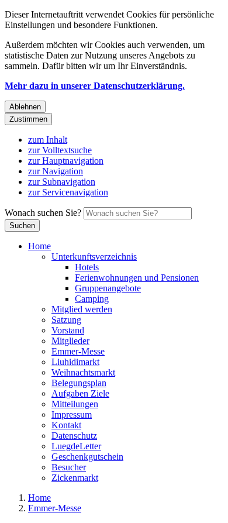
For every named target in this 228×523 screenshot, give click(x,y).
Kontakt (66, 425)
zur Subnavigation (61, 182)
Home (39, 246)
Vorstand (67, 330)
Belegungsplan (78, 383)
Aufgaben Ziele (80, 393)
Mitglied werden (81, 309)
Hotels (87, 267)
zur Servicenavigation (68, 192)
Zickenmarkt (74, 478)
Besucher (68, 467)
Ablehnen (25, 106)
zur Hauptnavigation (65, 161)
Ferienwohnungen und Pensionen (137, 278)
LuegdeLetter (76, 446)
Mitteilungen (74, 404)
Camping (92, 299)
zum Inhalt (47, 139)
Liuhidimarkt (75, 362)
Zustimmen (28, 119)
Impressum (71, 414)
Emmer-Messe (78, 351)
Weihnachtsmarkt (83, 372)
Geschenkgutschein (87, 457)
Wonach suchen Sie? (43, 213)
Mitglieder (70, 341)
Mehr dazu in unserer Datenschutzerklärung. (95, 86)
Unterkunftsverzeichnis (94, 257)
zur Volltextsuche (60, 150)
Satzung (66, 320)
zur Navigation (55, 171)
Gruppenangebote (108, 288)
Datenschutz (74, 436)
